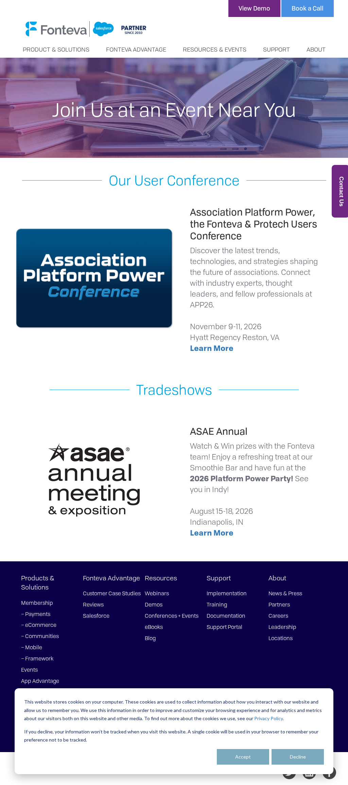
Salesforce (96, 615)
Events (29, 669)
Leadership (282, 627)
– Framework (37, 658)
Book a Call (308, 8)
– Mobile (31, 647)
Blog (150, 638)
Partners (279, 604)
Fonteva (85, 28)
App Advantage (40, 681)
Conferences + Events (171, 615)
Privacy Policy (268, 718)
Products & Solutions (37, 583)
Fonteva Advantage (136, 49)
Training (217, 604)
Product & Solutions (56, 49)
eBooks (154, 627)
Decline (298, 757)
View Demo (254, 8)
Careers (278, 615)
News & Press (285, 593)
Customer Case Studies (112, 593)
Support (276, 49)
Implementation (227, 593)
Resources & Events (214, 49)
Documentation (226, 615)
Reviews (93, 604)
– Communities (40, 636)
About (316, 49)
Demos (153, 604)
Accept (243, 757)
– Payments (35, 614)
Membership (37, 602)
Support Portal (224, 627)
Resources (161, 578)
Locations (280, 638)
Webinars (157, 593)
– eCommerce (38, 625)
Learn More (211, 348)
